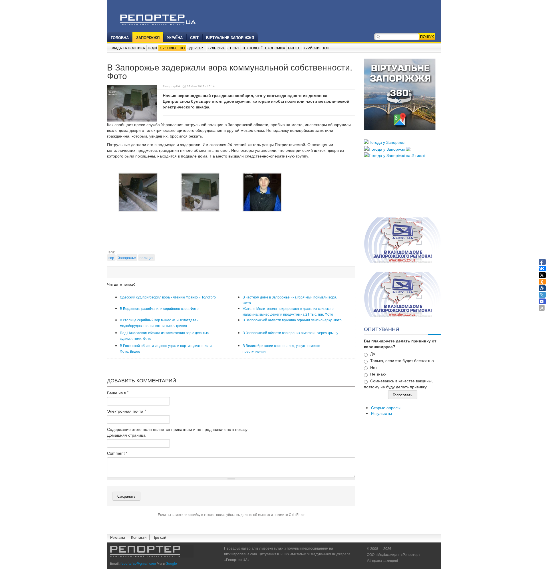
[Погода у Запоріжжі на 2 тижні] (394, 155)
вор (111, 257)
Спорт (233, 47)
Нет (373, 367)
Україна (175, 37)
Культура (216, 47)
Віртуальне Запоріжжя (230, 37)
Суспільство (172, 47)
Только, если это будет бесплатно (402, 360)
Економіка (275, 47)
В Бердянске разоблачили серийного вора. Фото (159, 308)
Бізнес (294, 47)
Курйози (311, 47)
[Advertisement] (231, 235)
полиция (147, 257)
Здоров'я (196, 47)
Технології (252, 47)
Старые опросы (385, 407)
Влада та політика (127, 47)
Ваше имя (117, 393)
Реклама (117, 537)
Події (152, 47)
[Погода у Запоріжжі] (384, 141)
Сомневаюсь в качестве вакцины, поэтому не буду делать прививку (398, 384)
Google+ (172, 563)
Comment (117, 453)
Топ (326, 47)
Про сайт (160, 537)
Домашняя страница (126, 435)
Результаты (381, 413)
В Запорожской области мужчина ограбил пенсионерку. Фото (292, 319)
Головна (120, 37)
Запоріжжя (148, 37)
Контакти (138, 537)
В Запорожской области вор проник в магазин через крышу (290, 332)
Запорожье (127, 257)
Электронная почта (126, 411)
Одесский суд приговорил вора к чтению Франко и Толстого (168, 296)
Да (372, 353)
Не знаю (378, 374)
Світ (194, 37)
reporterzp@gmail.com (138, 563)
